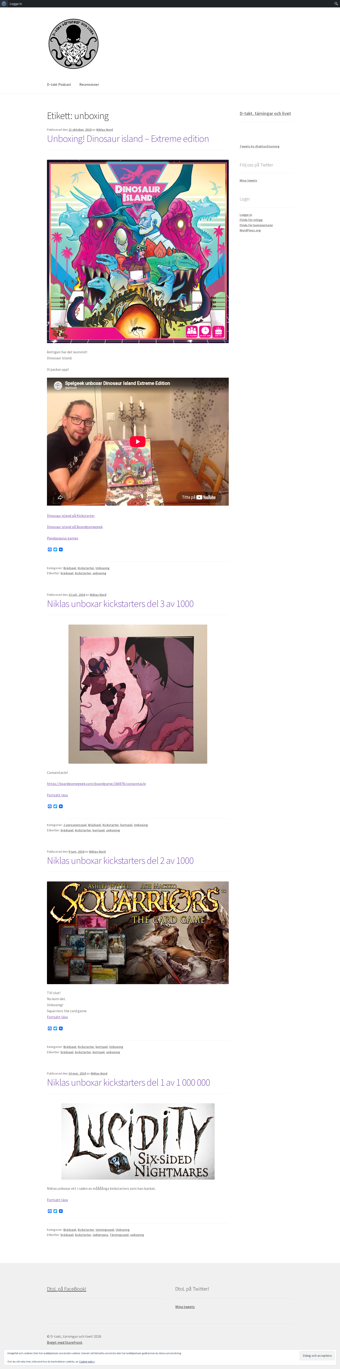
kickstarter (83, 573)
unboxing (99, 573)
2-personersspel (75, 825)
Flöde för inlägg (251, 220)
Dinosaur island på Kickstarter (71, 515)
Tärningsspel (119, 1235)
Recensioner (89, 84)
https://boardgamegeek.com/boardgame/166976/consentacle (96, 783)
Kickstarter (86, 568)
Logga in (246, 215)
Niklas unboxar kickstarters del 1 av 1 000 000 (128, 1082)
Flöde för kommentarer (256, 225)
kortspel (126, 825)
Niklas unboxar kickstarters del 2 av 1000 (120, 860)
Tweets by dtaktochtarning (259, 146)
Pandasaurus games (62, 538)
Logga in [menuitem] (16, 4)
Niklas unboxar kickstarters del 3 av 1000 (120, 603)
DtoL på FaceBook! (66, 1289)
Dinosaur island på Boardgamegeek (75, 526)
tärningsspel (105, 1230)
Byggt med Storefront (64, 1342)
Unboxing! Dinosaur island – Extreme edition (128, 138)
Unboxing (102, 568)
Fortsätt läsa (57, 795)
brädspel (67, 573)
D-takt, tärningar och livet (265, 113)
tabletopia (100, 1235)
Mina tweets (248, 180)
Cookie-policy (87, 1361)
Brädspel (69, 568)
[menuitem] (4, 3)
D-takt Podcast (59, 84)
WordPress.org (250, 230)
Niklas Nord (104, 130)
